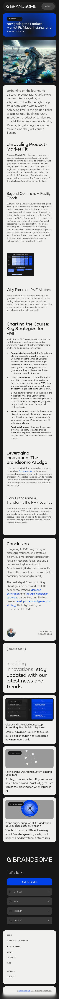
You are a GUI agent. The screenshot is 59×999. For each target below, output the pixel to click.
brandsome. (25, 991)
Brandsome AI (25, 471)
